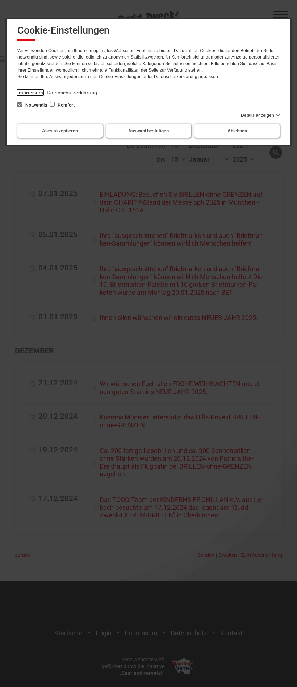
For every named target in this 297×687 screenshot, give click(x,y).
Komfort (66, 105)
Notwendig (36, 105)
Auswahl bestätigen (148, 130)
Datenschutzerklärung (72, 92)
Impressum (30, 92)
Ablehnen (237, 130)
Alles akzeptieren (60, 130)
